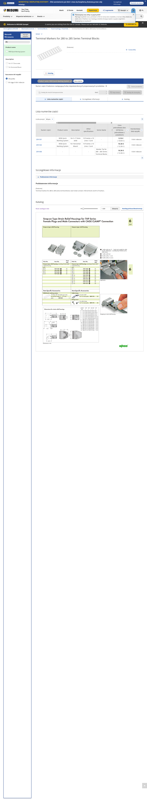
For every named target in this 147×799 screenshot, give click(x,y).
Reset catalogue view (42, 209)
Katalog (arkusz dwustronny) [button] (132, 208)
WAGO (38, 34)
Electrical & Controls (28, 29)
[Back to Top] (144, 785)
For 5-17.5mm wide (14, 63)
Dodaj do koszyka (133, 92)
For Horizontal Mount (15, 67)
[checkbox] (17, 51)
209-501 (39, 139)
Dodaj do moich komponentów (52, 92)
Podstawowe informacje (48, 177)
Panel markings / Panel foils (59, 29)
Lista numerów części (55, 99)
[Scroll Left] (57, 123)
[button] (137, 3)
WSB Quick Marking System (17, 52)
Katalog (50, 73)
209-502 (39, 145)
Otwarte (115, 209)
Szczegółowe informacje (91, 99)
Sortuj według (127, 130)
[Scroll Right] (111, 123)
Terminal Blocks (43, 29)
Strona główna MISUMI (10, 29)
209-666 (39, 152)
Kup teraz (116, 92)
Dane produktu (136, 87)
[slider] (83, 209)
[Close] (133, 14)
